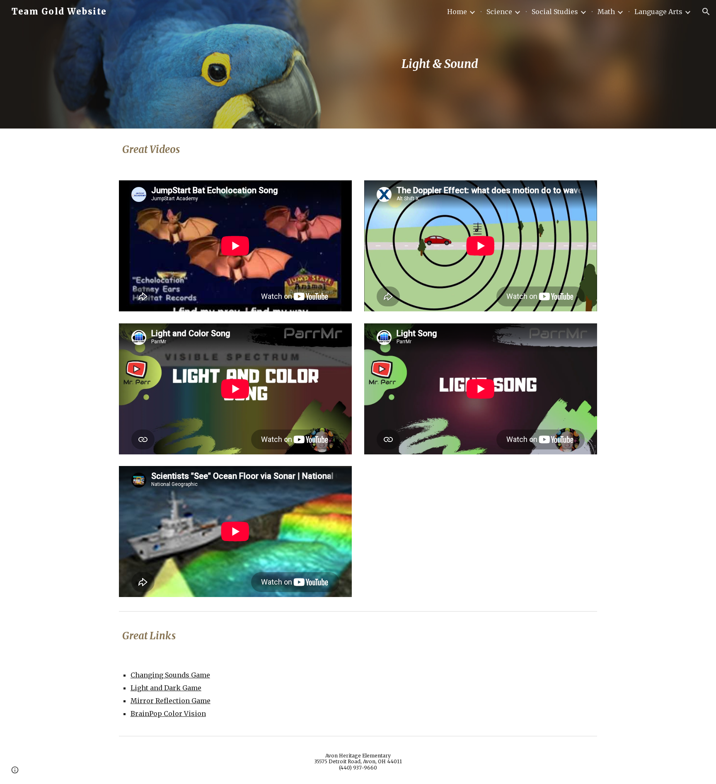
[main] (439, 64)
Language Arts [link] (658, 11)
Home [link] (457, 11)
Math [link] (606, 11)
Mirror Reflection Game (170, 701)
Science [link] (499, 11)
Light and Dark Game (166, 688)
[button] (706, 12)
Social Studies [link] (555, 11)
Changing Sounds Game (170, 675)
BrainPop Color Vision (168, 713)
